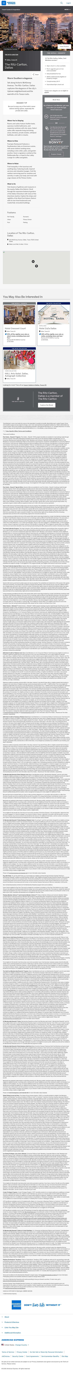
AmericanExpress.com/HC (28, 712)
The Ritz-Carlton (11, 55)
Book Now (56, 100)
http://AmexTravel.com (30, 1212)
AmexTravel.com (57, 987)
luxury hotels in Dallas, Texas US (35, 385)
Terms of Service (8, 1352)
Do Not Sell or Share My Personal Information (46, 1352)
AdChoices (6, 1356)
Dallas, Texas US (12, 60)
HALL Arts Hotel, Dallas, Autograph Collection (16, 374)
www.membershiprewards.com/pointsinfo (13, 1281)
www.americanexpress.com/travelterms (15, 1288)
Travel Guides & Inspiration (11, 10)
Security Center (17, 1356)
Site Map (65, 1356)
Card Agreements (32, 1356)
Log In (69, 3)
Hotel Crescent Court (15, 328)
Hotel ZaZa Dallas (47, 328)
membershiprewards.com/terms (49, 1275)
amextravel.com (33, 985)
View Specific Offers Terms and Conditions (17, 431)
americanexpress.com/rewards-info (18, 873)
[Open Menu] (4, 3)
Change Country (21, 1345)
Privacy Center (22, 1352)
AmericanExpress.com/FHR (11, 712)
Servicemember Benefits (50, 1356)
